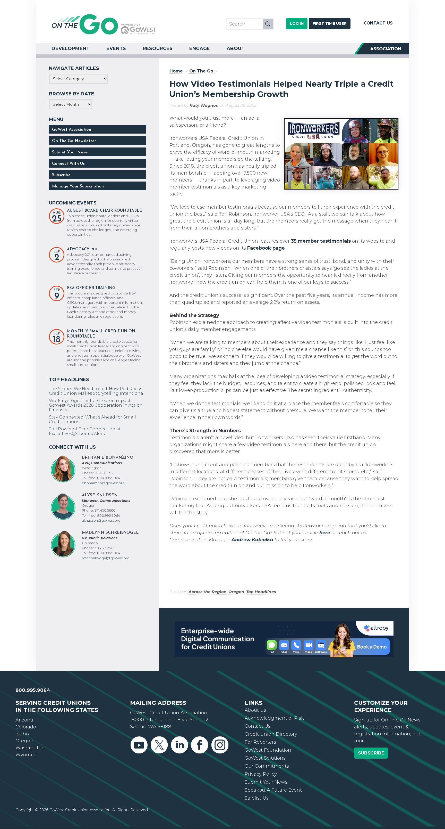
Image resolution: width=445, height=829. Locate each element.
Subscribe (61, 175)
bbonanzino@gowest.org (103, 483)
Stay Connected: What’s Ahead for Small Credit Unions (92, 419)
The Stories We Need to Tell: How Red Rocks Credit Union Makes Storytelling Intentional (96, 391)
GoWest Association (71, 130)
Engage (199, 48)
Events (116, 48)
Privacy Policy (261, 780)
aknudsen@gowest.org (101, 520)
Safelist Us (257, 804)
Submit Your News (70, 152)
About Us (255, 716)
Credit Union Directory (271, 740)
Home (176, 71)
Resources (158, 48)
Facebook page (266, 248)
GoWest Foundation (268, 756)
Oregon (236, 591)
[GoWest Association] (104, 34)
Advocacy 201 (82, 249)
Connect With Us (68, 164)
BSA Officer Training (91, 288)
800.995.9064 (32, 697)
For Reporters (260, 748)
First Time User (330, 23)
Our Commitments (267, 772)
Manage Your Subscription (78, 186)
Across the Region (208, 591)
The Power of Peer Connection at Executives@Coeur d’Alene (85, 431)
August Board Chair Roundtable (104, 211)
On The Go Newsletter (74, 141)
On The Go (201, 71)
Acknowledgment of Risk (274, 724)
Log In (297, 23)
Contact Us (378, 23)
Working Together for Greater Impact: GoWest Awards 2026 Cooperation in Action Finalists (96, 405)
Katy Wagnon (204, 105)
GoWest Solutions (265, 764)
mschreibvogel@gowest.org (106, 558)
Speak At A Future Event (273, 796)
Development (71, 48)
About (236, 48)
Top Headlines (261, 591)
